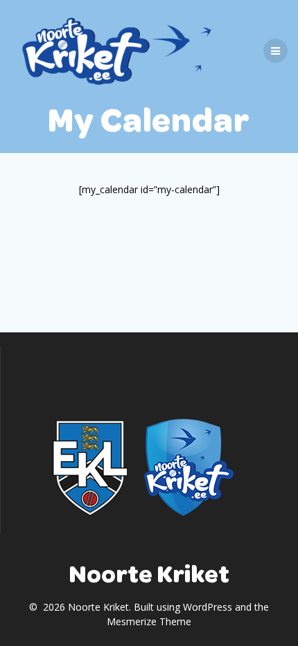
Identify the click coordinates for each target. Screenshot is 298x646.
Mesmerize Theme (149, 621)
